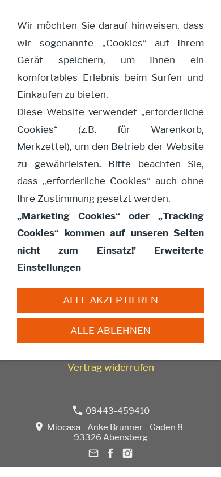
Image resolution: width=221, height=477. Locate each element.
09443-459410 (117, 411)
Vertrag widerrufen (110, 367)
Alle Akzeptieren (110, 300)
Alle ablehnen (110, 330)
